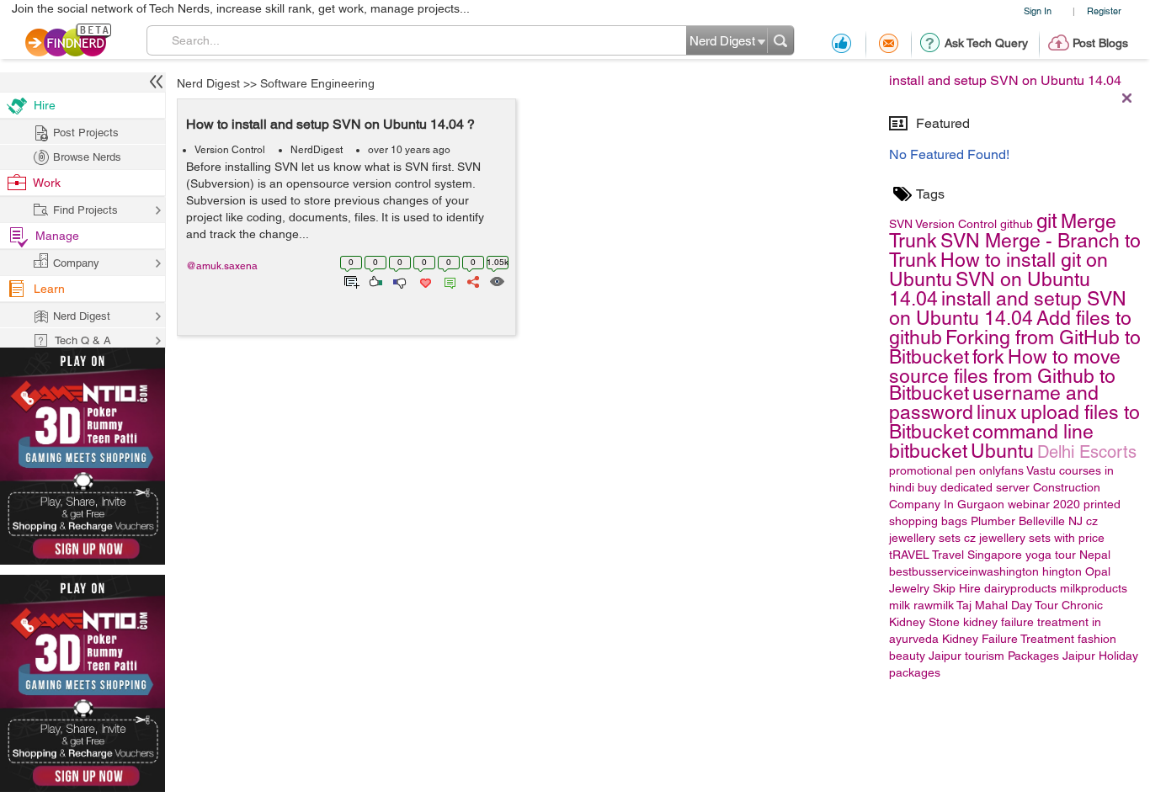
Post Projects (86, 132)
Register (1104, 10)
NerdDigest (316, 150)
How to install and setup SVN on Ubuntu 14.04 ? (330, 124)
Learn (49, 288)
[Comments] (447, 280)
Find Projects (85, 210)
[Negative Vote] (398, 280)
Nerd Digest (208, 83)
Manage (57, 235)
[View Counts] (496, 280)
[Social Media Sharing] (471, 280)
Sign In (1038, 10)
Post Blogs (1100, 43)
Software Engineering (317, 83)
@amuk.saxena (222, 266)
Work (47, 182)
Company (76, 263)
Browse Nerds (87, 157)
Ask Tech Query (986, 43)
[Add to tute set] (349, 280)
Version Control (229, 150)
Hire (45, 105)
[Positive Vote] (374, 280)
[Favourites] (424, 280)
